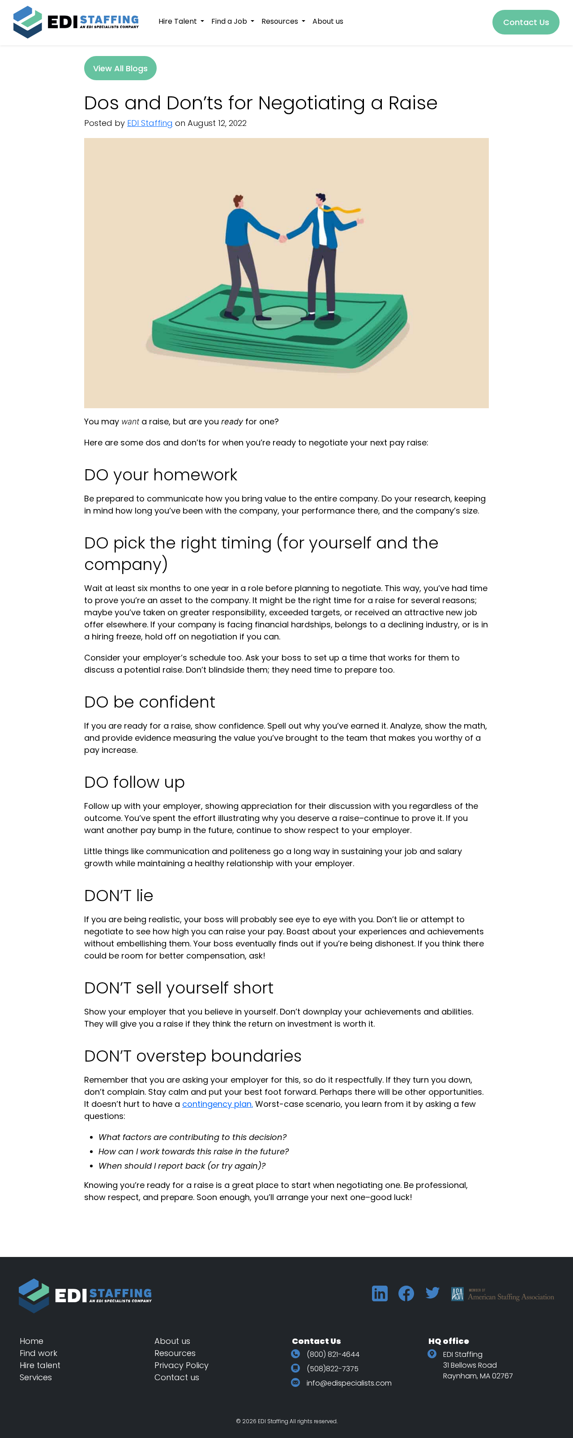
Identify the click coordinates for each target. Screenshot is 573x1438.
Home (31, 1341)
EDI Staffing (150, 123)
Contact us (176, 1377)
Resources (175, 1353)
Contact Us (526, 22)
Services (36, 1377)
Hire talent (40, 1365)
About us (172, 1341)
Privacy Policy (181, 1365)
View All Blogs (120, 68)
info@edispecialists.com (349, 1383)
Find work (38, 1353)
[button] (181, 21)
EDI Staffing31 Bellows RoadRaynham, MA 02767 (478, 1365)
